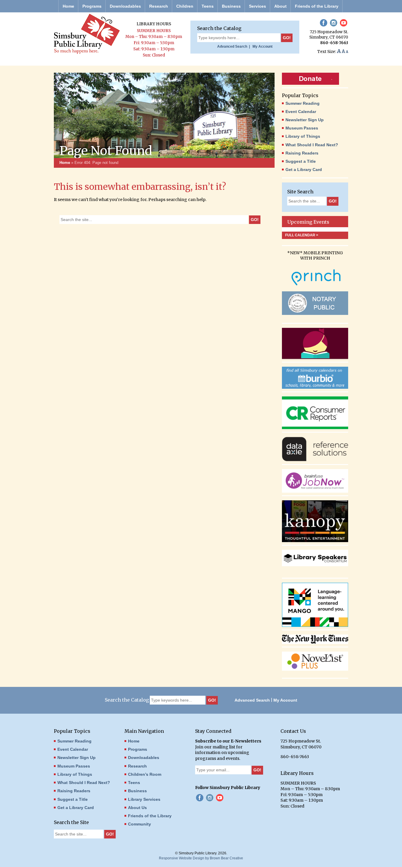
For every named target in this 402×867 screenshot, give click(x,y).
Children (184, 6)
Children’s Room (144, 774)
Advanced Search (252, 700)
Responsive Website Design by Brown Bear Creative (201, 858)
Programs (92, 6)
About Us (137, 807)
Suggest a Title (300, 161)
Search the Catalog (219, 28)
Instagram (333, 22)
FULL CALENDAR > (301, 235)
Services (257, 6)
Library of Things (302, 136)
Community (139, 824)
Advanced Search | (233, 46)
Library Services (144, 799)
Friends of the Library (316, 6)
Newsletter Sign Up (304, 119)
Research (158, 6)
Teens (208, 6)
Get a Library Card (303, 169)
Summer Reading (302, 103)
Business (231, 6)
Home (68, 6)
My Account (262, 46)
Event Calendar (300, 111)
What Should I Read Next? (311, 144)
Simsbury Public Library (87, 34)
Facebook (323, 22)
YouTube (343, 22)
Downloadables (125, 6)
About (280, 6)
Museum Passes (301, 128)
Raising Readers (301, 153)
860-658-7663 (334, 42)
